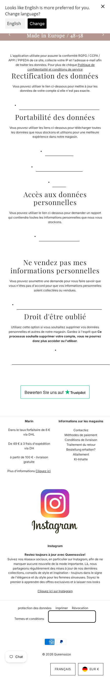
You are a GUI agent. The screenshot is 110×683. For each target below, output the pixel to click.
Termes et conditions (29, 619)
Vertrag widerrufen (72, 616)
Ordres (59, 181)
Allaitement (81, 454)
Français (63, 669)
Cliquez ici (43, 471)
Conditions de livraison (81, 440)
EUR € (94, 669)
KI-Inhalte (81, 459)
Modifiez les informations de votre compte (59, 104)
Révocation (80, 608)
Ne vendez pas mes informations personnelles (59, 303)
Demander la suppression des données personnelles (61, 358)
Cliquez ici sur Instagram (55, 591)
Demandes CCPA (59, 150)
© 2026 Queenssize (56, 654)
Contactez (81, 430)
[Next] (103, 35)
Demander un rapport (59, 235)
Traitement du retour (81, 445)
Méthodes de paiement (80, 435)
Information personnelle (59, 165)
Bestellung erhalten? (80, 449)
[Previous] (10, 35)
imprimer (62, 608)
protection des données (34, 608)
